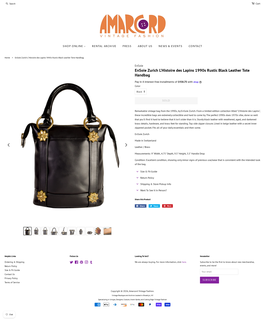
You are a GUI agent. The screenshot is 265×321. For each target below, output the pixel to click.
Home (7, 58)
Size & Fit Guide (12, 270)
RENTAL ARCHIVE (104, 46)
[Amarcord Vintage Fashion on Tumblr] (91, 262)
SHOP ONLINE (73, 46)
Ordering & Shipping (14, 262)
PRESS (127, 46)
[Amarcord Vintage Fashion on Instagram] (86, 262)
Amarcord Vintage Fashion (141, 291)
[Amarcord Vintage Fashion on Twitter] (71, 262)
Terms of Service (12, 282)
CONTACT (195, 46)
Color (137, 85)
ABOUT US (145, 46)
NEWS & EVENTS (170, 46)
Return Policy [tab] (147, 177)
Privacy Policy (11, 278)
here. (184, 262)
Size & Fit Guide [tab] (148, 171)
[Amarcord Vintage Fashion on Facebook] (76, 262)
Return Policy (11, 266)
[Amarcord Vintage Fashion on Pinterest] (81, 262)
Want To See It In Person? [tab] (153, 190)
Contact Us (10, 274)
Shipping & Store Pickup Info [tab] (155, 184)
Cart (258, 3)
